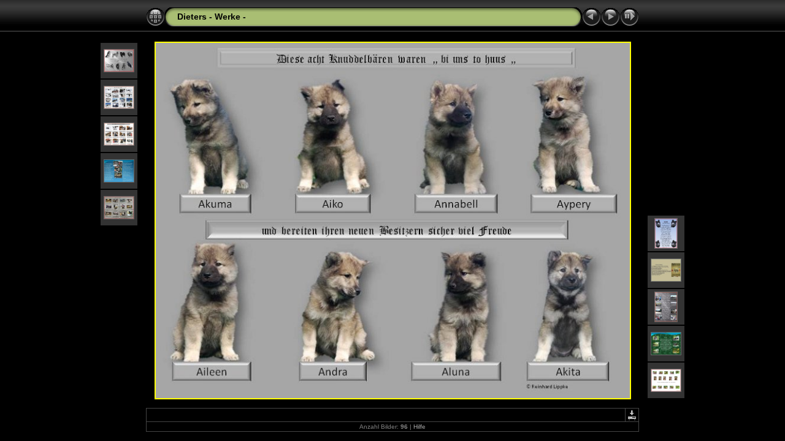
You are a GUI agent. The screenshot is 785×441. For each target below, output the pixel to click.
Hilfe (419, 426)
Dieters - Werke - (211, 16)
